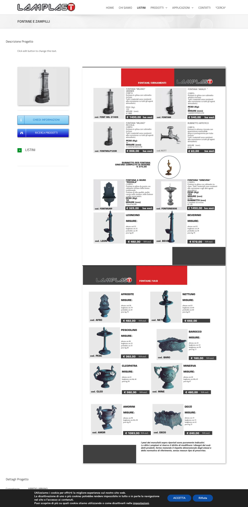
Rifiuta (203, 498)
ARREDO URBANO (38, 489)
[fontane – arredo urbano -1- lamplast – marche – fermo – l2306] (154, 68)
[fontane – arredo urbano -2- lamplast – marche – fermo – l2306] (154, 266)
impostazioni (141, 503)
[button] (43, 149)
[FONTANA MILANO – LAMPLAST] (43, 68)
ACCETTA (179, 498)
